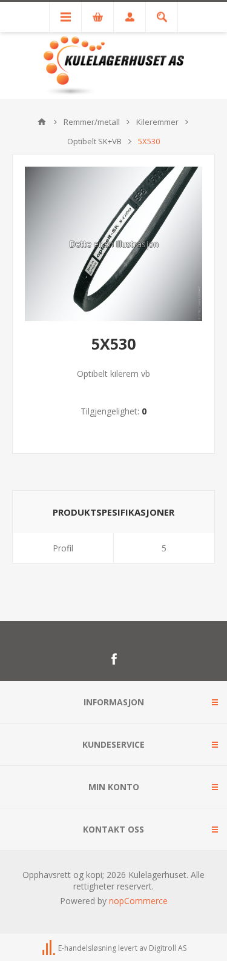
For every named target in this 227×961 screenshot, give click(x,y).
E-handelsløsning (87, 948)
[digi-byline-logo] (49, 948)
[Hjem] (42, 121)
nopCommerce (138, 900)
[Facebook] (113, 659)
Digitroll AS (167, 948)
